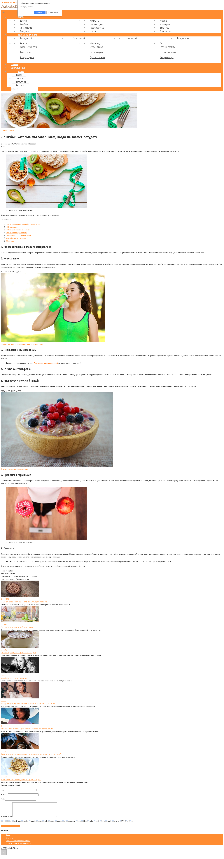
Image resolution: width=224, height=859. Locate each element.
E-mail (4, 794)
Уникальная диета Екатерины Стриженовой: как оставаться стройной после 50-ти (27, 728)
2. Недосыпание (12, 227)
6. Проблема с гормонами (16, 238)
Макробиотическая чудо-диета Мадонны (14, 678)
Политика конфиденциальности (18, 843)
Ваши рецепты (25, 52)
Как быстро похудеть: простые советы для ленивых (22, 344)
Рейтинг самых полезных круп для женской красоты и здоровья (21, 779)
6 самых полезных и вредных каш (14, 469)
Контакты (9, 838)
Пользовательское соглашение (18, 840)
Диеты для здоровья (97, 52)
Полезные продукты (167, 46)
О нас (8, 835)
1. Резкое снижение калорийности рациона (23, 224)
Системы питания (96, 46)
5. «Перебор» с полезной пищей (18, 235)
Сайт (3, 799)
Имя (3, 790)
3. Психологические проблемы (18, 230)
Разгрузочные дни (166, 57)
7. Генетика (10, 241)
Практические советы (168, 52)
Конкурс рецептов (27, 57)
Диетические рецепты (28, 46)
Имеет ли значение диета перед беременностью (17, 627)
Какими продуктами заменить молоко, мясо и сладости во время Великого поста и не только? (31, 754)
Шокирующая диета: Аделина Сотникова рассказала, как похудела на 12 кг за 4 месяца (28, 703)
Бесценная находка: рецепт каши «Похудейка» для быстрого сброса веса (24, 601)
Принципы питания (97, 57)
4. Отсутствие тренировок (16, 232)
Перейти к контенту (9, 2)
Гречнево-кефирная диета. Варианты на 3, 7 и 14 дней (18, 652)
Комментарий (6, 816)
